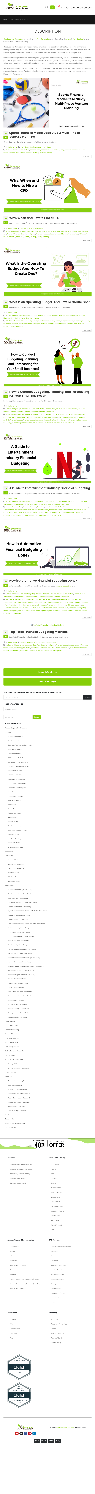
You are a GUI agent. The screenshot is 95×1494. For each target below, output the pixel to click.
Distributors (55, 1250)
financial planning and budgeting (48, 611)
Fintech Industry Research (17, 1088)
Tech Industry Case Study (17, 1016)
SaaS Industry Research (17, 1110)
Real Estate (55, 1219)
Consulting (55, 1177)
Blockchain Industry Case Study (19, 893)
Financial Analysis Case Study (19, 931)
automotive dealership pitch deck (46, 602)
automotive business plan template (39, 599)
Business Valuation (15, 748)
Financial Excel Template (36, 642)
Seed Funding (16, 838)
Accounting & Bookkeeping (20, 1173)
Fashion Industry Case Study (18, 927)
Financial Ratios (14, 859)
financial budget (16, 420)
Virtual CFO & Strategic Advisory (22, 1168)
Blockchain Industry (15, 740)
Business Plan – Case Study (18, 897)
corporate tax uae (15, 770)
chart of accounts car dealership (44, 608)
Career (53, 1328)
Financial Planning (18, 412)
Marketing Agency (58, 1210)
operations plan (17, 326)
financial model (56, 234)
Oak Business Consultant (13, 39)
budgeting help (22, 417)
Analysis (9, 231)
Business (15, 231)
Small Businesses (57, 1278)
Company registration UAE (18, 761)
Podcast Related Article (14, 1058)
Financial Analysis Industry (68, 315)
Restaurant (14, 1269)
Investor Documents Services (21, 1163)
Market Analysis (18, 515)
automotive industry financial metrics (17, 605)
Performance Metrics (16, 867)
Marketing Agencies (58, 1264)
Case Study (25, 147)
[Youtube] (78, 7)
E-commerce (56, 1255)
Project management (16, 986)
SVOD (59, 515)
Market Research (14, 799)
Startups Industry (14, 833)
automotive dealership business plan (67, 599)
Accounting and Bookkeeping (16, 727)
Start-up (36, 153)
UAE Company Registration (15, 1122)
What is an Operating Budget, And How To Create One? (49, 302)
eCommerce (56, 1187)
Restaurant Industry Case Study (19, 995)
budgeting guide (9, 417)
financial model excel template (21, 153)
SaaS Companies (57, 1273)
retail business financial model (42, 648)
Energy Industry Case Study (18, 918)
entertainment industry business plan (17, 510)
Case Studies (77, 39)
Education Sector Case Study (19, 914)
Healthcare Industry (15, 795)
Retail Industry (51, 642)
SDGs (7, 1114)
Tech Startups (56, 1287)
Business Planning (29, 507)
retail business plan (62, 648)
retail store (48, 651)
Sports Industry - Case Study (40, 147)
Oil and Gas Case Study (17, 978)
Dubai (53, 1301)
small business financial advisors (61, 423)
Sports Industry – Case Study (18, 1008)
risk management (22, 237)
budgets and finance (49, 417)
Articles (68, 39)
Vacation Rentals (57, 1297)
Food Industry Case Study (17, 944)
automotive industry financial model (45, 605)
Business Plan (11, 150)
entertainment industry (53, 507)
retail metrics (38, 651)
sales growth (57, 651)
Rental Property (57, 1224)
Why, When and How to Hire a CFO (34, 218)
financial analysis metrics (39, 150)
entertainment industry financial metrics (47, 510)
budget (30, 321)
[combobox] (47, 708)
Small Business (27, 423)
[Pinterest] (74, 7)
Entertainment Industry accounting (76, 507)
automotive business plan (15, 599)
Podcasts (13, 1332)
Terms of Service (57, 1337)
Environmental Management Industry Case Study (26, 923)
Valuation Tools (14, 880)
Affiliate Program (57, 1332)
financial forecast (71, 150)
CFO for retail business (59, 231)
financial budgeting (57, 150)
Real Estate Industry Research (19, 1097)
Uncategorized (10, 1126)
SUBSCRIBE (68, 1430)
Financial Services (32, 318)
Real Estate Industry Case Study (20, 991)
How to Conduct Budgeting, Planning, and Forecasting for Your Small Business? (49, 394)
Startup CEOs (13, 1063)
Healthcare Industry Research (19, 1093)
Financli (84, 611)
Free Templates (43, 39)
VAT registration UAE (15, 846)
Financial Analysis (22, 150)
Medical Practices (57, 1269)
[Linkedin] (34, 1454)
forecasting (74, 234)
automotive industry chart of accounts (74, 602)
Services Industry (14, 825)
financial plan (72, 324)
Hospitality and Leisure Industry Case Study (24, 957)
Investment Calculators (16, 863)
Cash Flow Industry (15, 753)
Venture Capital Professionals (19, 1067)
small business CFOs (41, 423)
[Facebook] (66, 7)
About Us (54, 1318)
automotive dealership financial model (18, 602)
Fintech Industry (14, 791)
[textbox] (47, 708)
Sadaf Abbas (12, 147)
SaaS (53, 1229)
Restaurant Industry (15, 812)
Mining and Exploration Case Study (21, 969)
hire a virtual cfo (9, 237)
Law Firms (13, 1259)
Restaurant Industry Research (19, 1101)
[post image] (47, 102)
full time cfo (83, 234)
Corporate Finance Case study (19, 906)
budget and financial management (47, 321)
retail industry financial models (21, 651)
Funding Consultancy (17, 1177)
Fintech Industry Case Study (18, 940)
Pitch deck (12, 804)
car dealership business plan (70, 605)
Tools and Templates (59, 1323)
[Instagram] (82, 7)
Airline (53, 1173)
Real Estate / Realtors (18, 1264)
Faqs (11, 1337)
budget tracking (71, 414)
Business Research (15, 1084)
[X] (70, 7)
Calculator (9, 854)
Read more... (86, 156)
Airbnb (53, 1168)
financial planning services (73, 512)
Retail (28, 648)
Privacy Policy (56, 1342)
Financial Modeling (18, 504)
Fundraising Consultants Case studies (22, 948)
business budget (71, 417)
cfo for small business (76, 231)
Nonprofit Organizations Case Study (21, 974)
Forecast (65, 234)
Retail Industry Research (17, 1105)
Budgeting (16, 315)
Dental (12, 1250)
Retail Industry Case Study (17, 999)
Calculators (14, 1318)
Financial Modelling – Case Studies (21, 935)
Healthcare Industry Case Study (20, 952)
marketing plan (43, 515)
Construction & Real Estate (61, 1245)
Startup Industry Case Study (18, 1012)
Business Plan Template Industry (32, 315)
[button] (47, 7)
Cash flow (34, 231)
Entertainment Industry (53, 501)
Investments (55, 1196)
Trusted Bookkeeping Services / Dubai (24, 1278)
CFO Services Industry (35, 228)
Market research (31, 515)
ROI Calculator (13, 876)
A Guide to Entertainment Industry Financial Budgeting (49, 488)
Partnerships (10, 1054)
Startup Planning (46, 153)
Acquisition (55, 1163)
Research (8, 1075)
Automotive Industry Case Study (20, 889)
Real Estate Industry (15, 808)
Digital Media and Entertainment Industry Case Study (27, 910)
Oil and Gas (55, 1215)
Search (87, 697)
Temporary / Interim (58, 1292)
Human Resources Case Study (19, 961)
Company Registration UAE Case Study (22, 901)
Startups (13, 1273)
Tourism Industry (14, 842)
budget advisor (18, 414)
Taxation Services (11, 1118)
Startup (53, 1182)
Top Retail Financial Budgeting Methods (38, 632)
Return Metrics (13, 872)
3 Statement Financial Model (16, 321)
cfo (39, 231)
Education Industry (15, 774)
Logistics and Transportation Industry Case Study (26, 965)
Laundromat (55, 1201)
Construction (14, 1245)
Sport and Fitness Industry (17, 829)
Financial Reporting (18, 318)
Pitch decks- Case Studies (18, 982)
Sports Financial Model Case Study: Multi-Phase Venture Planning (44, 135)
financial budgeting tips (47, 420)
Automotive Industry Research (19, 1080)
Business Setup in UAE (18, 1182)
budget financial (67, 321)
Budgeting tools (35, 417)
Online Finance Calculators (15, 1050)
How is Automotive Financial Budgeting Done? (43, 581)
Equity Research (57, 1191)
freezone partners (12, 1046)
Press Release (10, 1071)
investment (17, 613)
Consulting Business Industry (18, 765)
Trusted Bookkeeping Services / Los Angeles (26, 1283)
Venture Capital (57, 1205)
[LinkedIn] (85, 7)
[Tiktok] (89, 7)
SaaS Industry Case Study (17, 1003)
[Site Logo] (17, 7)
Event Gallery (10, 1020)
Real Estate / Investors (18, 1287)
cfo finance (46, 231)
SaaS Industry (13, 821)
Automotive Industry (19, 594)
